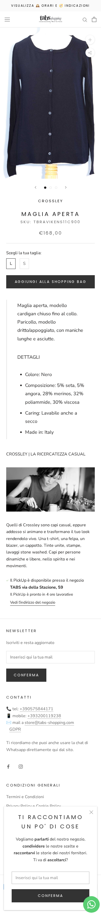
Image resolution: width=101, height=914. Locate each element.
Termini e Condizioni (25, 797)
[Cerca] (85, 19)
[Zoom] (90, 39)
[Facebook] (8, 766)
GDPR (15, 729)
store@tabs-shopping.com (49, 722)
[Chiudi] (91, 812)
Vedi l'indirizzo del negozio (32, 602)
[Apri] (7, 19)
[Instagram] (21, 766)
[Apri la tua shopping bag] (94, 19)
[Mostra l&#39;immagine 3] (56, 187)
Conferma (50, 895)
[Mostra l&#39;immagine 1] (45, 187)
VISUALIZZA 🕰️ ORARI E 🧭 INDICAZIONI (50, 5)
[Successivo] (66, 187)
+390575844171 (36, 709)
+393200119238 (44, 716)
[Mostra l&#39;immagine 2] (50, 187)
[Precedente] (35, 187)
